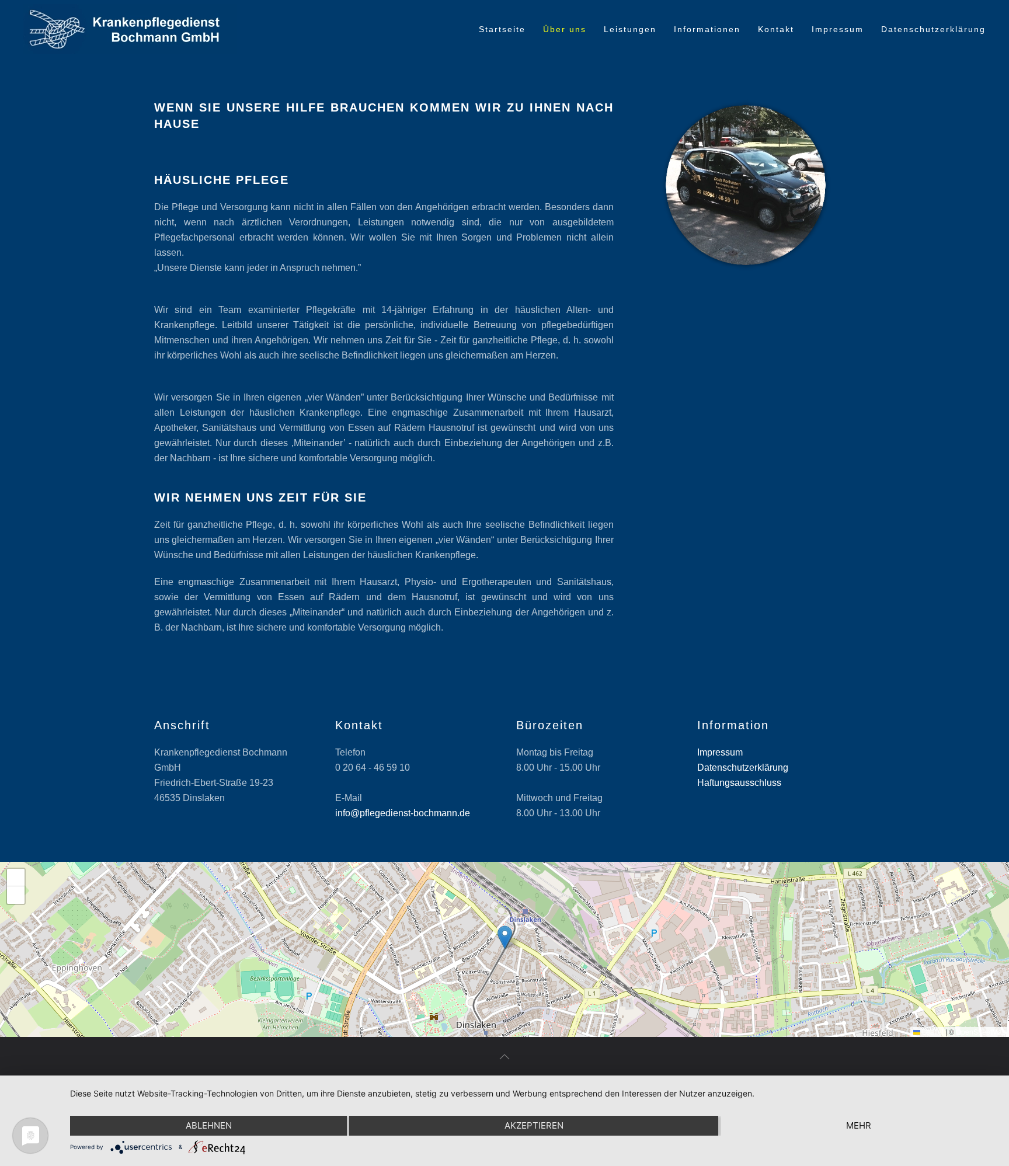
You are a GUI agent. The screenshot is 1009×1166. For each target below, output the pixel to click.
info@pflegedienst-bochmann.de (402, 813)
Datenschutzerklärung (933, 29)
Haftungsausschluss (739, 783)
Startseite (502, 29)
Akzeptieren (534, 1125)
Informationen (707, 29)
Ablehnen (209, 1125)
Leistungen (630, 29)
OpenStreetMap (981, 1031)
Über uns (564, 29)
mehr (858, 1125)
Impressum (838, 29)
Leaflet (932, 1031)
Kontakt (776, 29)
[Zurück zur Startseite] (130, 29)
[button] (504, 937)
